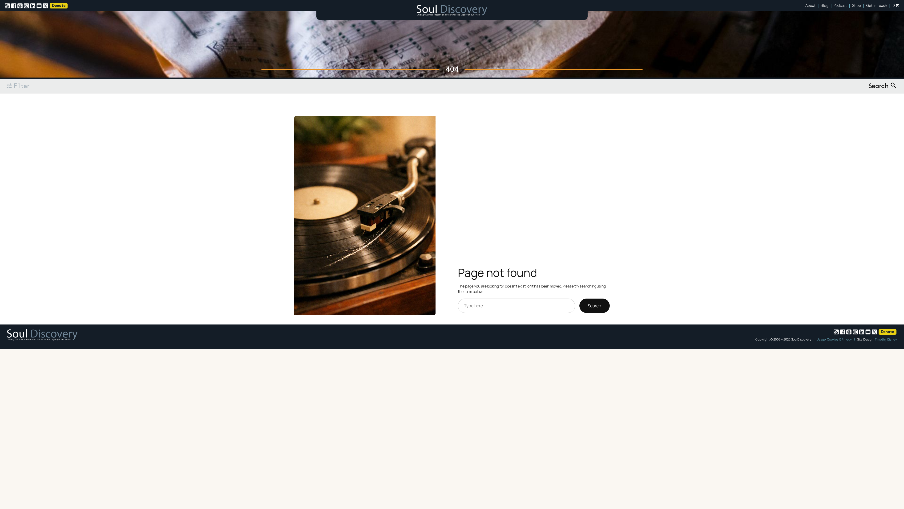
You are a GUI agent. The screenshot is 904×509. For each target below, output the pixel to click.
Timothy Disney (886, 339)
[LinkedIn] (33, 5)
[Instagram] (27, 5)
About (810, 6)
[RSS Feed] (8, 5)
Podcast (840, 6)
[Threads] (20, 5)
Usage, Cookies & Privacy (834, 339)
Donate (58, 6)
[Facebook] (14, 5)
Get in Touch (876, 6)
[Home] (452, 11)
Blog (824, 6)
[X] (46, 5)
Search (594, 305)
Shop (856, 6)
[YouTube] (39, 5)
